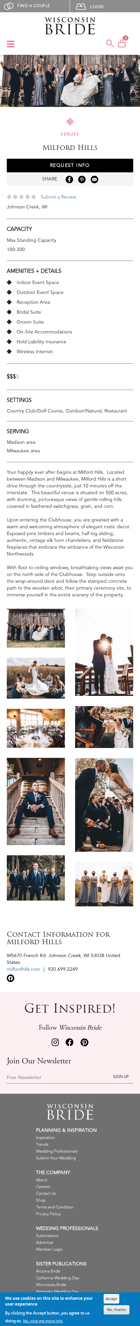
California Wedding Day (57, 1278)
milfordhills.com (23, 969)
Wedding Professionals (56, 1151)
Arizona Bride (48, 1271)
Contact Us (46, 1193)
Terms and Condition (55, 1207)
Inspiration (45, 1138)
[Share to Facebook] (69, 179)
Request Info (70, 165)
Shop (41, 1200)
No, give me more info (43, 1320)
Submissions (47, 1236)
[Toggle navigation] (11, 45)
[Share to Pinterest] (82, 179)
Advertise (44, 1242)
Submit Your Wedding (56, 1158)
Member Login (49, 1249)
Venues (69, 134)
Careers (43, 1187)
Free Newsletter (24, 1077)
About (41, 1180)
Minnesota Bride (51, 1285)
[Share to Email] (94, 179)
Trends (42, 1144)
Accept (111, 1298)
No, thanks (116, 1309)
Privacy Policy (48, 1214)
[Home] (70, 25)
